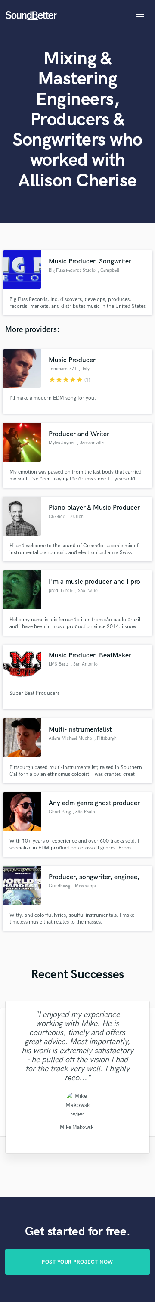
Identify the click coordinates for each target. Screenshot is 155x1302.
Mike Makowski (77, 1127)
